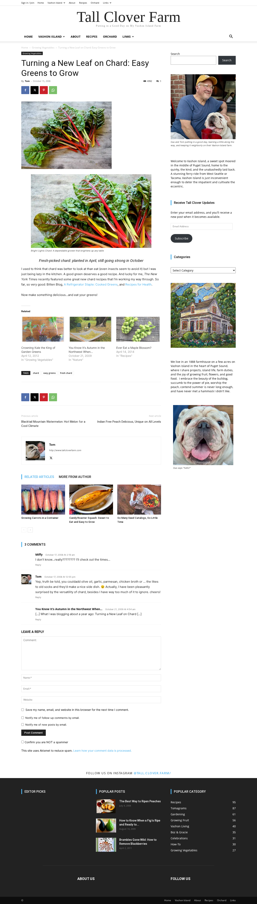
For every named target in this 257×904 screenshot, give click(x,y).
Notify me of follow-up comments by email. (52, 717)
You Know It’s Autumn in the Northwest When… (68, 609)
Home (41, 2)
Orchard (95, 2)
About (72, 2)
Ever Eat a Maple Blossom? (133, 347)
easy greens (49, 372)
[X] (35, 90)
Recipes (83, 2)
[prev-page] (23, 529)
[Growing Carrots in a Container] (43, 500)
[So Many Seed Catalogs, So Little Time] (139, 500)
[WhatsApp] (53, 90)
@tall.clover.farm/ (152, 773)
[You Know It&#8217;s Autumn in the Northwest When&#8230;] (90, 329)
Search (175, 54)
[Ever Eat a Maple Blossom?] (138, 329)
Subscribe (181, 238)
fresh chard (66, 372)
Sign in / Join (27, 2)
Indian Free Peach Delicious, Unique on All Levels (129, 421)
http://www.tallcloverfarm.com (65, 450)
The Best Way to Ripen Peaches (140, 801)
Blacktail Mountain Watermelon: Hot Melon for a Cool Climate (53, 424)
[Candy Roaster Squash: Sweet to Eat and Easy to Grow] (91, 500)
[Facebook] (25, 90)
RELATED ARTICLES (39, 477)
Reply (38, 564)
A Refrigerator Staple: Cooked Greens (91, 284)
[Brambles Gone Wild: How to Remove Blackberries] (106, 845)
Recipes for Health (138, 284)
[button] (231, 37)
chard (36, 372)
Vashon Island (55, 2)
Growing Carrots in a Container (39, 517)
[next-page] (30, 529)
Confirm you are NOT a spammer (46, 742)
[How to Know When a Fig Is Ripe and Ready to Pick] (106, 826)
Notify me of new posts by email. (46, 724)
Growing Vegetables (43, 47)
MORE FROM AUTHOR (75, 477)
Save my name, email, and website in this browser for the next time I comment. (77, 709)
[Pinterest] (44, 90)
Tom (27, 80)
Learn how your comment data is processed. (102, 750)
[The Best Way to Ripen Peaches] (106, 806)
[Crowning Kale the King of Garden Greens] (43, 329)
